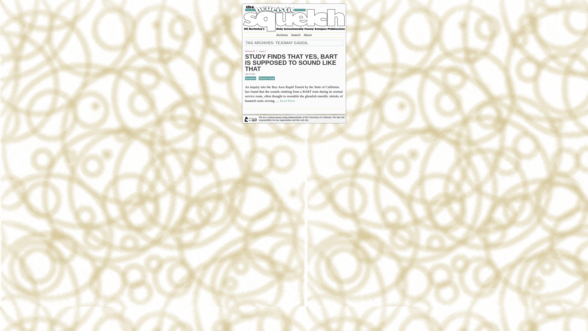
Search (296, 35)
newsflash (251, 78)
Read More (287, 101)
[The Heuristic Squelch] (294, 30)
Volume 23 (250, 51)
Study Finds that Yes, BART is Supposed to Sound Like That (291, 62)
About (308, 35)
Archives (282, 35)
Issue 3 (262, 51)
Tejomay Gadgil (266, 78)
